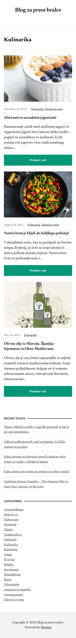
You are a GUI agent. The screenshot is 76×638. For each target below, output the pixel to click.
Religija (8, 564)
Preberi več (38, 160)
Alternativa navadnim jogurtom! (30, 118)
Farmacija (10, 524)
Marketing (11, 549)
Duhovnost (11, 519)
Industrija (10, 539)
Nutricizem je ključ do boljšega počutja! (36, 233)
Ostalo (8, 554)
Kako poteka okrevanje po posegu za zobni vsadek (36, 471)
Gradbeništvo (13, 534)
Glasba (8, 529)
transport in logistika (17, 589)
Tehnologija (11, 584)
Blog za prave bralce (38, 10)
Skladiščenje (12, 574)
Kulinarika (37, 109)
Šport (7, 579)
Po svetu (9, 559)
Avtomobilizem (13, 509)
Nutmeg (46, 627)
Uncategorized (13, 594)
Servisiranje (11, 569)
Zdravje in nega (53, 109)
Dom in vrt (11, 514)
